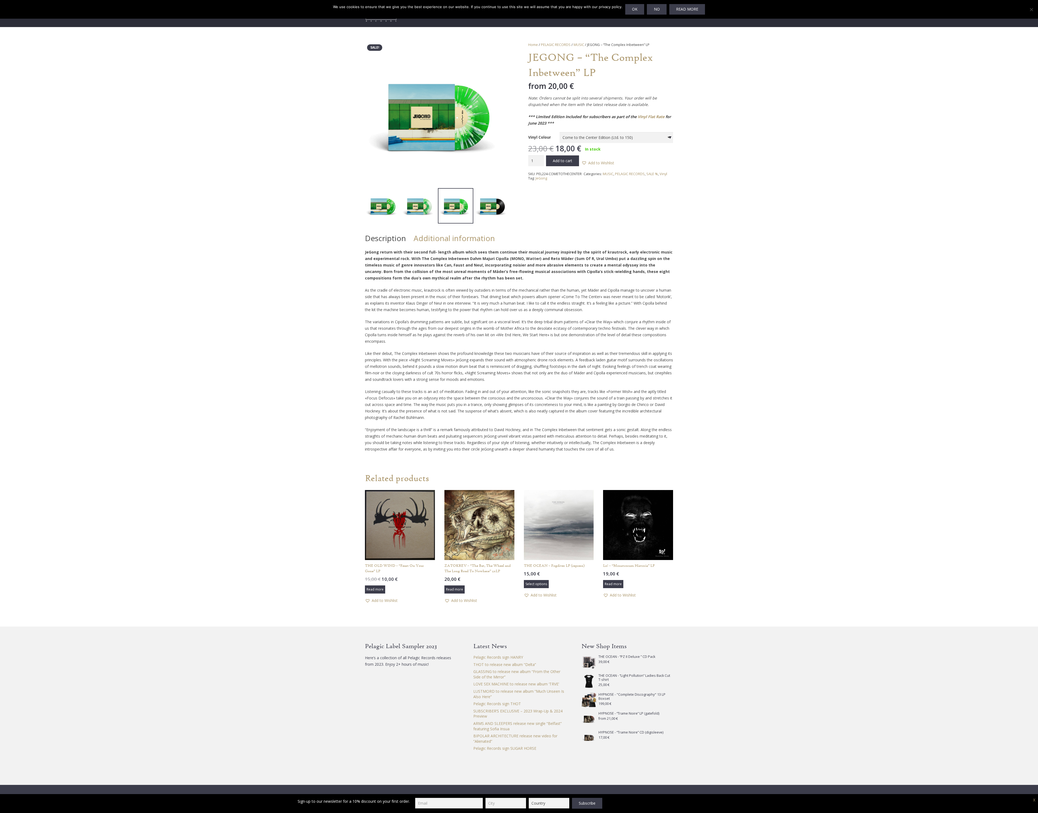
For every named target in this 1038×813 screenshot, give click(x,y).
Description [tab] (385, 238)
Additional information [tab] (454, 238)
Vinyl (663, 174)
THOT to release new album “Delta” (504, 664)
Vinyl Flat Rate (651, 116)
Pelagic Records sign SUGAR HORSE (504, 748)
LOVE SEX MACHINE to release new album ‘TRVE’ (516, 684)
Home (533, 44)
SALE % (652, 174)
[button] (502, 49)
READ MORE (687, 9)
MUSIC (579, 44)
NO (657, 9)
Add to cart (562, 160)
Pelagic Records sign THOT (497, 703)
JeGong (541, 178)
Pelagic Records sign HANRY (498, 657)
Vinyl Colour (539, 137)
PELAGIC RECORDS (556, 44)
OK (634, 9)
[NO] (1031, 9)
